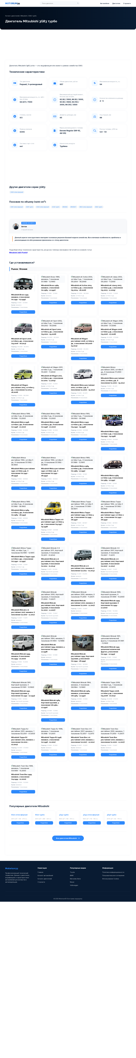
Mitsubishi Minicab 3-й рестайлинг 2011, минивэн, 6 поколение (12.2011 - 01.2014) (83, 568)
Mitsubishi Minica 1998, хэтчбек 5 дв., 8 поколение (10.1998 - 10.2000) (52, 424)
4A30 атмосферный (42, 207)
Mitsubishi (24, 16)
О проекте (127, 3)
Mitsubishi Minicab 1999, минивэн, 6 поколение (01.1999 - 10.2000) (20, 656)
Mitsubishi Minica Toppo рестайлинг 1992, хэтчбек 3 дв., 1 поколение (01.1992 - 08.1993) (112, 516)
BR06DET (73, 207)
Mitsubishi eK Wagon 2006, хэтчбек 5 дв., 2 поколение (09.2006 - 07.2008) (112, 331)
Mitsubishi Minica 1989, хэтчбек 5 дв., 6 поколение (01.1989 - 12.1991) (82, 468)
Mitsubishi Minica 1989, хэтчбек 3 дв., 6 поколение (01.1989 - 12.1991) (112, 478)
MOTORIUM (12, 3)
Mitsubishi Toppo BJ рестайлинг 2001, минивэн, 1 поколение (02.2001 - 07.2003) (23, 740)
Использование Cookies (110, 879)
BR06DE (65, 207)
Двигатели (116, 3)
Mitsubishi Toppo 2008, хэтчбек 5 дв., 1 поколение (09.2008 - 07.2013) (112, 693)
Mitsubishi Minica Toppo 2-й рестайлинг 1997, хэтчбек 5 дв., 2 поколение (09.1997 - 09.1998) (52, 523)
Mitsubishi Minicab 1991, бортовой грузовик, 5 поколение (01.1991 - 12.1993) (23, 693)
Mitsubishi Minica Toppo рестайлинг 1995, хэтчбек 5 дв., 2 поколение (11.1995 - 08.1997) (82, 516)
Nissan (72, 882)
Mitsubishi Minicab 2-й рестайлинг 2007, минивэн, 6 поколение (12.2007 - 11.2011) (23, 612)
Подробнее (23, 312)
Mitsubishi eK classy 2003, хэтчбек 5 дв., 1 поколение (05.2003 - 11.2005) (112, 287)
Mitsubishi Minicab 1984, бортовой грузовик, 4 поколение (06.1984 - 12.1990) (50, 703)
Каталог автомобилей (45, 875)
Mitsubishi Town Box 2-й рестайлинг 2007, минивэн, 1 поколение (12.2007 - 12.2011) (83, 739)
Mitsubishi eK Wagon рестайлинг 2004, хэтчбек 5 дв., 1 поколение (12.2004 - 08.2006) (22, 388)
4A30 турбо (55, 207)
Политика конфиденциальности (113, 872)
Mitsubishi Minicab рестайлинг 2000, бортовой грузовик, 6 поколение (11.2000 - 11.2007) (52, 606)
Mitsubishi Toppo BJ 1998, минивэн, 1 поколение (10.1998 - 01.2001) (51, 739)
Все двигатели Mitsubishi (66, 838)
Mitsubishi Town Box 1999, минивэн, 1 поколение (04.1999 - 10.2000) (21, 777)
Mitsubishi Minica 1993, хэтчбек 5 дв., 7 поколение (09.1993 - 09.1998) (82, 424)
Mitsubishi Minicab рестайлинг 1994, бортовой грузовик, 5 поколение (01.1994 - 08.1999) (82, 657)
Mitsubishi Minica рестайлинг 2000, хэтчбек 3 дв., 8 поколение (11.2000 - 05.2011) (83, 387)
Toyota (72, 872)
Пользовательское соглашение (113, 875)
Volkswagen (74, 885)
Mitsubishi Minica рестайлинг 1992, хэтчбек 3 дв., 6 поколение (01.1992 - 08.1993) (53, 472)
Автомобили (104, 3)
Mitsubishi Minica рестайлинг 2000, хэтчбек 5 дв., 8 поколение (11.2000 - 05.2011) (113, 380)
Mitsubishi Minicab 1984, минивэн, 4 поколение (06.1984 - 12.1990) (80, 693)
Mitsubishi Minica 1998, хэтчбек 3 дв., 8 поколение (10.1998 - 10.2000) (22, 424)
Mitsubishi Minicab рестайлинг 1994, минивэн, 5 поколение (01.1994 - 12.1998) (53, 648)
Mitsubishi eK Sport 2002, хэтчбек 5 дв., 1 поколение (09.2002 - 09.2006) (52, 331)
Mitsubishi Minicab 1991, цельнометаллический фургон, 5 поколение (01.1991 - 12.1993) (110, 650)
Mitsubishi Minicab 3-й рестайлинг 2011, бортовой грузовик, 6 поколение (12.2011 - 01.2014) (52, 562)
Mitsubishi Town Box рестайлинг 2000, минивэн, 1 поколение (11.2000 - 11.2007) (113, 739)
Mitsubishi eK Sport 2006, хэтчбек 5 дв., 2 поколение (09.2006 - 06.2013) (22, 341)
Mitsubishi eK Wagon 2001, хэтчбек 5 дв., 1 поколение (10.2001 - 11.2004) (52, 378)
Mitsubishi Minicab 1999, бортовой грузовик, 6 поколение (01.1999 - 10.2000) (110, 604)
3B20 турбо (98, 207)
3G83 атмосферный (16, 192)
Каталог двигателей (12, 16)
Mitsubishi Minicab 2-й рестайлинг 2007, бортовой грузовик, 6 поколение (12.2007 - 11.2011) (112, 562)
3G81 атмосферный (16, 207)
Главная (40, 872)
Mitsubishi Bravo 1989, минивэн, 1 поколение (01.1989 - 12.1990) (50, 287)
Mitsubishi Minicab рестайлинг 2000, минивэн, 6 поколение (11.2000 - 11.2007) (83, 603)
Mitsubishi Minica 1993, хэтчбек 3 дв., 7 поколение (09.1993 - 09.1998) (112, 434)
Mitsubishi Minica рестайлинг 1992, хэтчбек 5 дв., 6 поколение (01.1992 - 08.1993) (23, 472)
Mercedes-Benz (75, 879)
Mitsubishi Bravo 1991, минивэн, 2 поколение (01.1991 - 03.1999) (20, 297)
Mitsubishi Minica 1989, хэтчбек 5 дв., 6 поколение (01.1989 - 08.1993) (22, 512)
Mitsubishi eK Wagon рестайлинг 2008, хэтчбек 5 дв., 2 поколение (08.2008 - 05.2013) (82, 342)
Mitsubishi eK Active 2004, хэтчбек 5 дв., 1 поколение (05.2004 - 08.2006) (82, 287)
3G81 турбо (29, 207)
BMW (71, 875)
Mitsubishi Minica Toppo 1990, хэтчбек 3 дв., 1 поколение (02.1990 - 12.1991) (23, 559)
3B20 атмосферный (85, 207)
